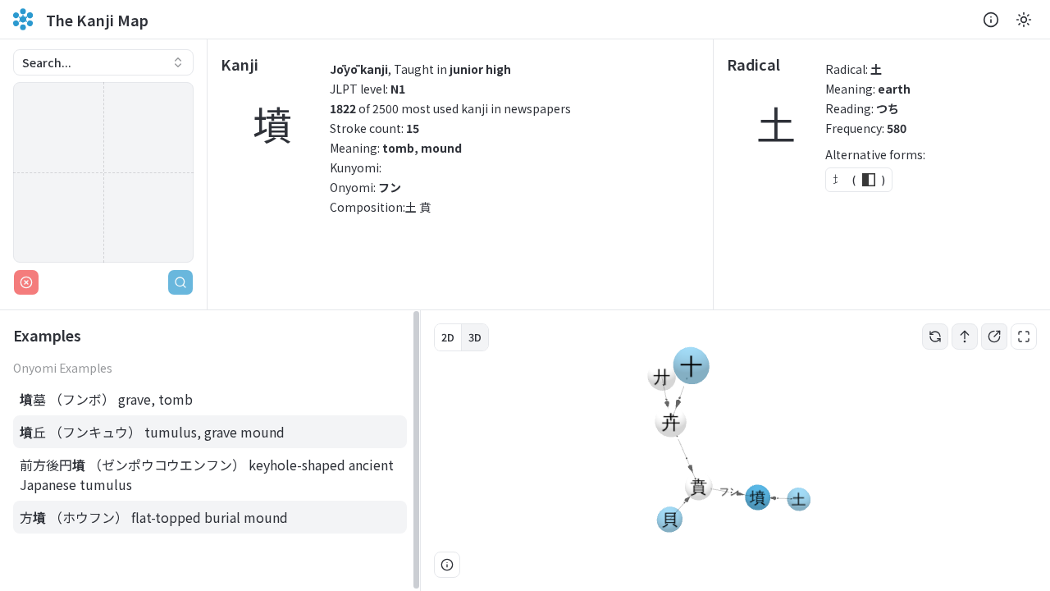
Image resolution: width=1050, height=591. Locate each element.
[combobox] (103, 62)
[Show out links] (994, 336)
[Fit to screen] (1024, 336)
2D (447, 337)
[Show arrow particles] (965, 336)
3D (475, 337)
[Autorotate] (935, 336)
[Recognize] (180, 282)
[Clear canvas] (26, 282)
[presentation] (210, 450)
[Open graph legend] (447, 565)
